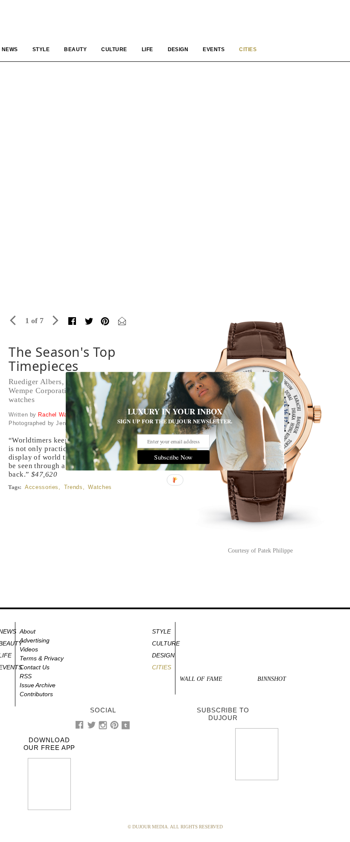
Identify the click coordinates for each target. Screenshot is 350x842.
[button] (175, 411)
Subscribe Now (173, 457)
